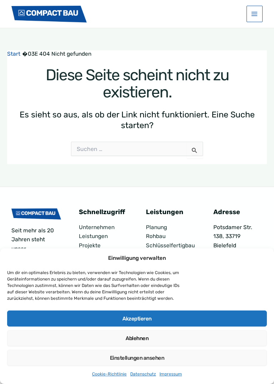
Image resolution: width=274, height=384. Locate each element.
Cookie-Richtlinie (109, 374)
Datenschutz (143, 374)
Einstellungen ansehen (137, 358)
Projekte (90, 245)
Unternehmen (97, 227)
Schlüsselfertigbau (170, 245)
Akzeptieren (137, 318)
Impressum (170, 374)
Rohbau (156, 236)
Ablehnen (137, 338)
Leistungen (93, 236)
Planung (156, 227)
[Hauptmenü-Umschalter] (255, 14)
